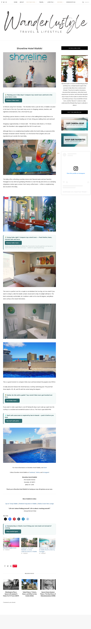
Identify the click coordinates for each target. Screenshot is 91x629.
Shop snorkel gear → (13, 531)
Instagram (46, 472)
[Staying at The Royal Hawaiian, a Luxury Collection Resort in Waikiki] (29, 542)
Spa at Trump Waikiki (11, 503)
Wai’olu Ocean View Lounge (46, 503)
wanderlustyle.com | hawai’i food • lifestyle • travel (77, 191)
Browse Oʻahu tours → (13, 100)
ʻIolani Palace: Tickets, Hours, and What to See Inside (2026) (29, 594)
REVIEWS (59, 2)
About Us (74, 101)
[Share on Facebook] (4, 566)
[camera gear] (74, 130)
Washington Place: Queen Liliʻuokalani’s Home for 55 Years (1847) (11, 594)
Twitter (38, 472)
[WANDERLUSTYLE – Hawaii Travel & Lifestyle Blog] (45, 22)
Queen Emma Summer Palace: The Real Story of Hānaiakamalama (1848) (48, 594)
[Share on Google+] (11, 566)
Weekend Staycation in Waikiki (27, 503)
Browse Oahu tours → (13, 243)
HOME (15, 2)
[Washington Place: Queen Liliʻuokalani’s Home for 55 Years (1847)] (11, 584)
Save (15, 565)
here (45, 467)
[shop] (74, 146)
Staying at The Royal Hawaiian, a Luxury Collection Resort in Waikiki (29, 549)
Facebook (32, 472)
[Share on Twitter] (7, 566)
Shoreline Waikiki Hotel (9, 548)
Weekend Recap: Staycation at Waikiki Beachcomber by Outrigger (47, 549)
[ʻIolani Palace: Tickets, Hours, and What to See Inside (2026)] (29, 584)
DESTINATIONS (30, 2)
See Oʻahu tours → (12, 400)
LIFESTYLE (50, 2)
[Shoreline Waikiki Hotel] (11, 542)
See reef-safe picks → (13, 421)
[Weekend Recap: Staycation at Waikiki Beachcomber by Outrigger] (47, 542)
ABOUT (22, 2)
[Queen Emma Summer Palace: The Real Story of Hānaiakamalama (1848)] (48, 584)
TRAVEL (41, 2)
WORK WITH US (70, 2)
